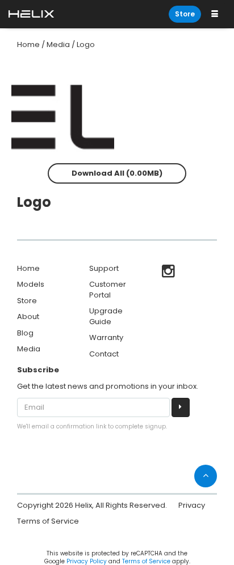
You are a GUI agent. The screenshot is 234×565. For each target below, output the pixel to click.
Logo (86, 44)
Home (28, 44)
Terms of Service (48, 521)
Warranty (106, 337)
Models (30, 284)
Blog (25, 333)
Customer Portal (107, 289)
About (28, 316)
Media (58, 44)
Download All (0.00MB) (117, 173)
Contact (104, 354)
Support (104, 268)
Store (185, 14)
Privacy (191, 505)
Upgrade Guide (106, 316)
